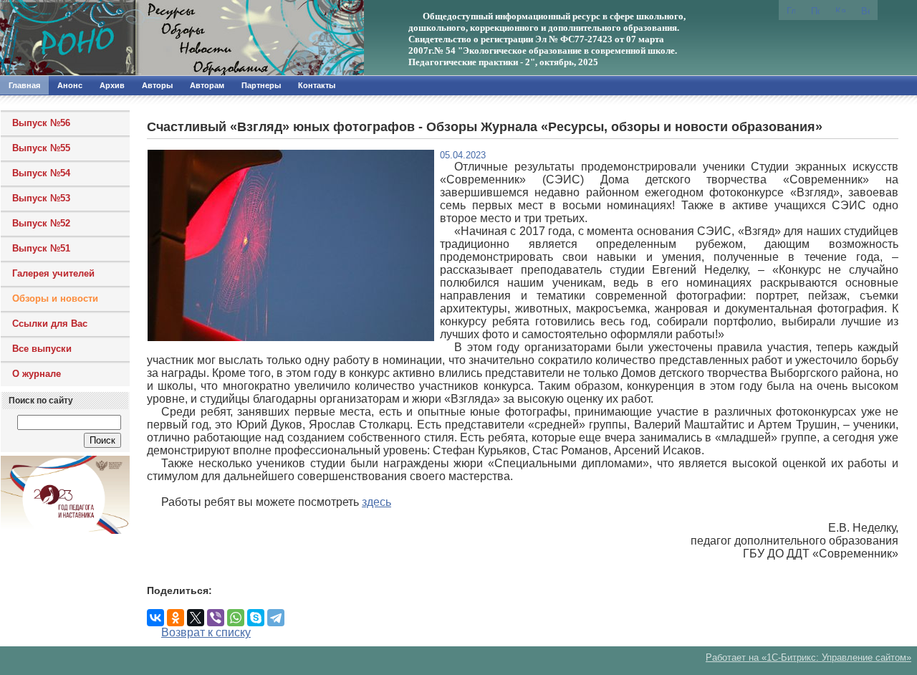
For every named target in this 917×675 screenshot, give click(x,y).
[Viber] (215, 617)
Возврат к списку (206, 632)
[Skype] (255, 617)
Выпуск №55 (41, 148)
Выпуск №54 (41, 173)
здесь (376, 502)
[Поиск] (815, 10)
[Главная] (154, 38)
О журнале (36, 373)
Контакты (316, 85)
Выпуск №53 (41, 198)
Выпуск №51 (41, 248)
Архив (112, 85)
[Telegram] (275, 617)
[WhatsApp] (235, 617)
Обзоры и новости (55, 298)
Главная (24, 85)
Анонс (69, 85)
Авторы (157, 85)
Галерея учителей (53, 273)
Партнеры (261, 85)
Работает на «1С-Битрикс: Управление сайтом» (808, 657)
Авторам (207, 85)
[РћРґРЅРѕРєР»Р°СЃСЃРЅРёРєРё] (175, 617)
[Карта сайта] (840, 9)
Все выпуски (42, 348)
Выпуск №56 (41, 123)
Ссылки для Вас (49, 323)
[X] (195, 617)
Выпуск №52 (41, 223)
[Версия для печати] (865, 10)
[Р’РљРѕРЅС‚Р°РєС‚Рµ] (155, 617)
